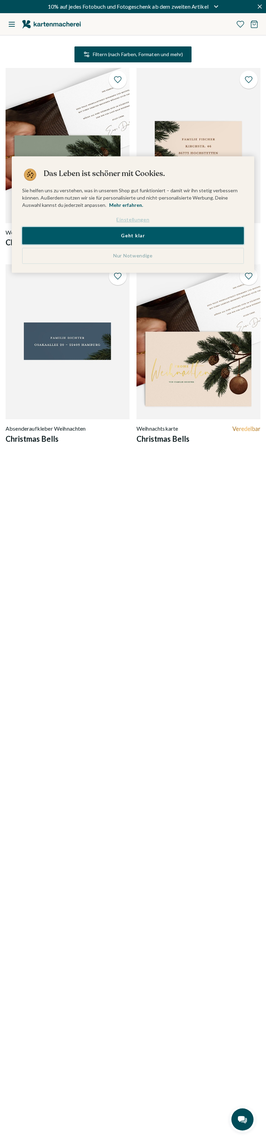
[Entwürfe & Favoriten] (240, 24)
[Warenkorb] (254, 24)
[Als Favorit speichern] (118, 80)
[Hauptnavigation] (12, 24)
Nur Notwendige (133, 255)
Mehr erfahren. (126, 205)
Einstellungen (132, 219)
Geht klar (133, 236)
